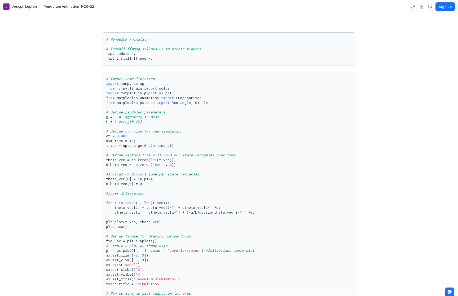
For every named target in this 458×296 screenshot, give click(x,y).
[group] (413, 6)
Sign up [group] (445, 7)
